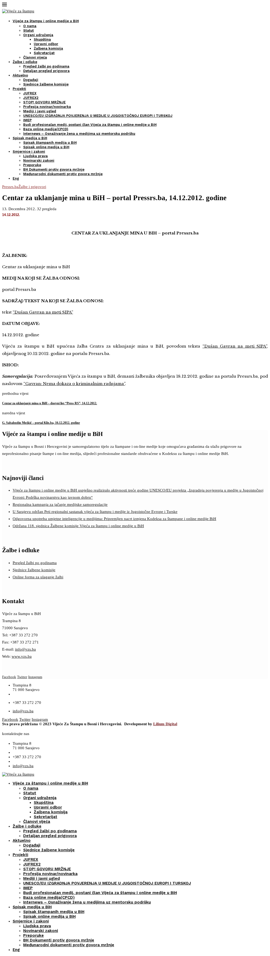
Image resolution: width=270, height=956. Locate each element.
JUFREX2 (30, 98)
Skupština (42, 39)
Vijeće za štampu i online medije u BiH (46, 21)
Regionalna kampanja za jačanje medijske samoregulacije (60, 504)
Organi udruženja (38, 35)
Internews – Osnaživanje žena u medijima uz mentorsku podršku (79, 134)
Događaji (30, 80)
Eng (16, 178)
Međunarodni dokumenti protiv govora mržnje (63, 174)
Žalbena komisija (48, 48)
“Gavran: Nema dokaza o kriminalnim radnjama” (74, 383)
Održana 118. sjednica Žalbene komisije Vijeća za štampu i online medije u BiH (78, 526)
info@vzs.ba (25, 649)
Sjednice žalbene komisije (46, 84)
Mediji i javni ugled (39, 111)
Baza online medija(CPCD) (45, 129)
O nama (29, 26)
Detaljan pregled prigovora (46, 71)
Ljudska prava (35, 156)
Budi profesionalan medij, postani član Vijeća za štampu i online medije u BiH (90, 125)
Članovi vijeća (35, 57)
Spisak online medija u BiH (46, 147)
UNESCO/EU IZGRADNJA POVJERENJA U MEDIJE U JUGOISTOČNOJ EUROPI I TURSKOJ (97, 116)
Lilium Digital (165, 724)
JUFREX (29, 93)
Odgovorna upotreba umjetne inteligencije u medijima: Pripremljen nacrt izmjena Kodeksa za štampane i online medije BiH (114, 519)
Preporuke (32, 165)
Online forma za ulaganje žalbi (38, 577)
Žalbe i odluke (25, 62)
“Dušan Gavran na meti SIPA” (43, 312)
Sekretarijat (44, 53)
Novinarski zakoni (38, 160)
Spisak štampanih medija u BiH (50, 143)
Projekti (19, 89)
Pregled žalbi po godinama (46, 66)
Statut (28, 30)
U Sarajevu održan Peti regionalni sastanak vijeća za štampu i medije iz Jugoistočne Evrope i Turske (95, 512)
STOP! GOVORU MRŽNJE (44, 102)
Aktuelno (20, 75)
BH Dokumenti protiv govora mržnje (53, 169)
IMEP (27, 120)
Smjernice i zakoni (29, 151)
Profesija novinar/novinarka (47, 107)
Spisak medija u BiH (30, 138)
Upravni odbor (46, 44)
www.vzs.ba (22, 656)
